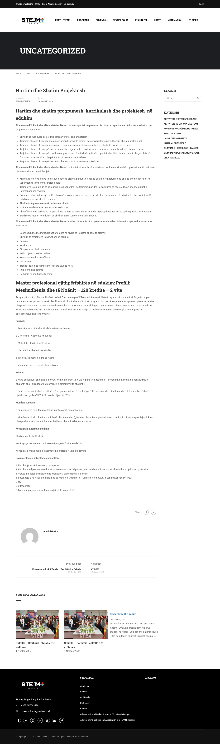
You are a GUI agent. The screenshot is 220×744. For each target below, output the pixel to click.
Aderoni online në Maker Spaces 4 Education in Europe (104, 714)
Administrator (23, 101)
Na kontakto (69, 4)
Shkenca (101, 20)
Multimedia (85, 697)
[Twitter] (153, 512)
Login (201, 4)
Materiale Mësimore (175, 143)
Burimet (83, 691)
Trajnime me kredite (24, 4)
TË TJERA (193, 20)
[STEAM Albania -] (32, 21)
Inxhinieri (141, 20)
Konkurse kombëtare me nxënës (181, 128)
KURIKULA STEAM (172, 133)
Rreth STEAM (62, 20)
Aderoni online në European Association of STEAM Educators (107, 720)
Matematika (175, 20)
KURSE (95, 569)
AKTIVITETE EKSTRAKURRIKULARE (180, 119)
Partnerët (84, 703)
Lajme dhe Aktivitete (175, 138)
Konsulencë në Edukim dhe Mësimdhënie (56, 569)
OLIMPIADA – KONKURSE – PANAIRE (181, 148)
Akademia (84, 686)
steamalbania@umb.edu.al (35, 711)
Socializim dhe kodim (123, 614)
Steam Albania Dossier (52, 4)
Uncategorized (172, 158)
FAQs (37, 4)
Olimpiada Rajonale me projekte (181, 153)
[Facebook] (146, 512)
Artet (157, 20)
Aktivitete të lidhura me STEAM (181, 124)
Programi (83, 20)
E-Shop (83, 708)
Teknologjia (120, 20)
